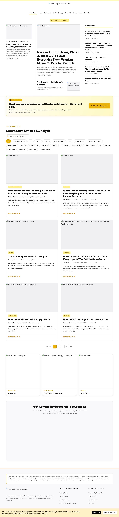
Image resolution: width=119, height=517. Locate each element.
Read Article (13, 213)
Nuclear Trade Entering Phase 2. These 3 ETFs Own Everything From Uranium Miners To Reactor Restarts (57, 57)
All (8, 141)
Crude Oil (68, 13)
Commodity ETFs (84, 13)
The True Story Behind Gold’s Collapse (27, 256)
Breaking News (12, 145)
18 (66, 346)
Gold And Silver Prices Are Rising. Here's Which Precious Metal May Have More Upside (18, 44)
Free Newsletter (93, 500)
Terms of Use (64, 496)
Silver (75, 13)
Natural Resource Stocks (93, 145)
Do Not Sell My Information (68, 503)
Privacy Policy (64, 493)
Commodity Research (95, 493)
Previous (48, 346)
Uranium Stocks (45, 149)
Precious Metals (80, 141)
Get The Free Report (98, 106)
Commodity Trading (95, 141)
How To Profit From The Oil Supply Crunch (29, 319)
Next (71, 346)
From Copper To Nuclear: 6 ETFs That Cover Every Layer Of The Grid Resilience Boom (97, 69)
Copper (66, 145)
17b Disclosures (64, 500)
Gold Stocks (11, 149)
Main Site (91, 503)
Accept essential (109, 513)
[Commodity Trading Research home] (59, 6)
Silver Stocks (32, 149)
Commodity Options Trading (51, 145)
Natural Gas (23, 145)
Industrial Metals (77, 145)
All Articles (33, 13)
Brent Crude (34, 145)
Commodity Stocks (44, 13)
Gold (55, 13)
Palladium (22, 149)
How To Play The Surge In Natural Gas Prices (85, 319)
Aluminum (108, 145)
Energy (60, 13)
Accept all (96, 513)
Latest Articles (92, 496)
